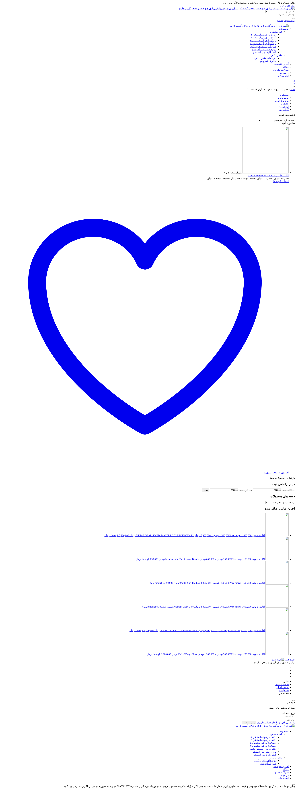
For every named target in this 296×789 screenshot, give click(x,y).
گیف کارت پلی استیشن (264, 52)
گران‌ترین (284, 109)
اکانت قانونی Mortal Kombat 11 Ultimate (268, 175)
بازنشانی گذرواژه (286, 722)
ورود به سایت (249, 723)
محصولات (284, 28)
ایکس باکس (276, 55)
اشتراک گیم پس (268, 61)
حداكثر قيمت (245, 490)
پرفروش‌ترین (282, 100)
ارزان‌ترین (284, 106)
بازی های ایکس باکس (265, 58)
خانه (292, 89)
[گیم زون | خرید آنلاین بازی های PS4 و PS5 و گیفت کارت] (259, 26)
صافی (205, 490)
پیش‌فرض (284, 95)
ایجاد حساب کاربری (267, 722)
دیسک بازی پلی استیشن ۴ (263, 43)
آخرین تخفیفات (281, 64)
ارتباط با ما (283, 75)
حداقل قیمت (288, 490)
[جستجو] (293, 18)
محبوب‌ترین (283, 97)
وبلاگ (286, 67)
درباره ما (284, 72)
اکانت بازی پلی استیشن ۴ (263, 37)
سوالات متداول (281, 70)
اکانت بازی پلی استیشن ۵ (263, 34)
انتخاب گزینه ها (281, 181)
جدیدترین (284, 103)
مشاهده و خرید (287, 5)
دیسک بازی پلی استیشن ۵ (263, 40)
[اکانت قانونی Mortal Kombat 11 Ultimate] (265, 172)
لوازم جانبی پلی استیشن (264, 49)
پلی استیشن (276, 31)
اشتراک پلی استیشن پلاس (263, 46)
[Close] (293, 700)
